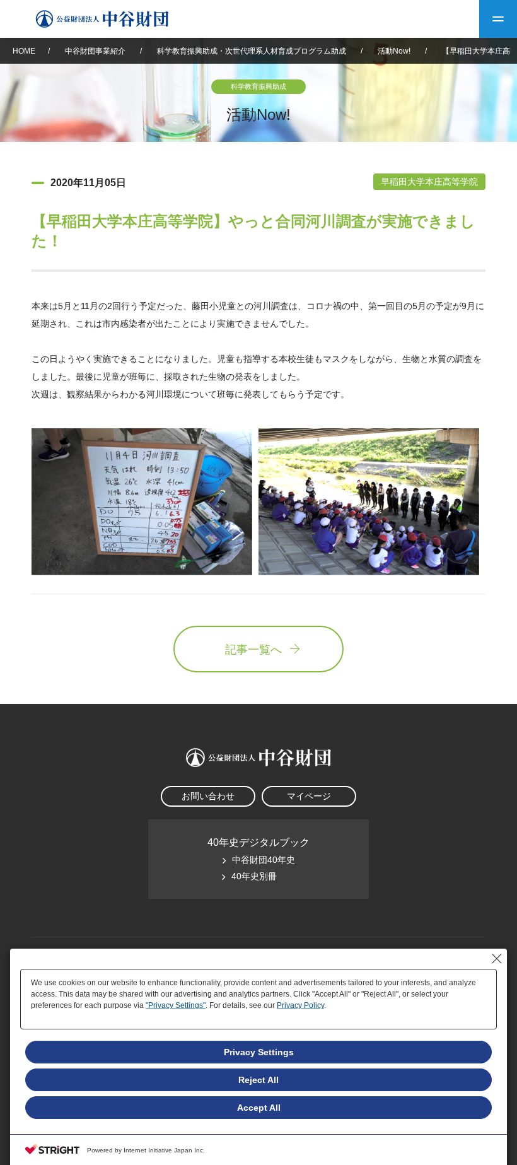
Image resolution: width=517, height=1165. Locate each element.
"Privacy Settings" (176, 1005)
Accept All (259, 1108)
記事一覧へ (253, 649)
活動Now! (394, 51)
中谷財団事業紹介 (96, 51)
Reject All (258, 1080)
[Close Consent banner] (497, 959)
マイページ (309, 796)
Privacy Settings (259, 1052)
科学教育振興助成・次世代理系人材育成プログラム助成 (251, 51)
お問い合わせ (208, 796)
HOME (24, 51)
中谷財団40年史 (263, 860)
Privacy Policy (300, 1005)
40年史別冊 (254, 876)
